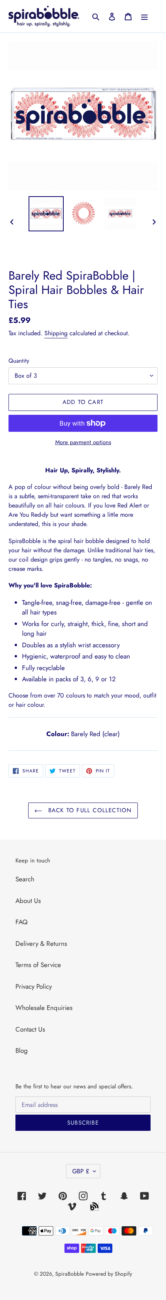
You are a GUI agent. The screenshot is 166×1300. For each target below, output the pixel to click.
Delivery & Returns (41, 943)
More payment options (83, 442)
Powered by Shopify (109, 1274)
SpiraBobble (69, 1274)
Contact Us (30, 1029)
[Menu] (144, 16)
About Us (28, 900)
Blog (21, 1050)
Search (24, 879)
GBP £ (80, 1171)
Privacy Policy (33, 986)
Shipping (56, 333)
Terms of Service (38, 964)
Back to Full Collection (89, 810)
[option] (46, 213)
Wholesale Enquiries (44, 1007)
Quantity (18, 360)
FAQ (21, 922)
